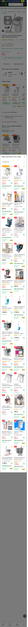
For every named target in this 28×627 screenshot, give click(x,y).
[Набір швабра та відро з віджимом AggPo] (7, 196)
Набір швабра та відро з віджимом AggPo (7, 204)
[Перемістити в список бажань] (11, 166)
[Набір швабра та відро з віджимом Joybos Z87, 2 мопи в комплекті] (19, 399)
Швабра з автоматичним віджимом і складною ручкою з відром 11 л (19, 385)
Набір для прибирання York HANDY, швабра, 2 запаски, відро (7, 458)
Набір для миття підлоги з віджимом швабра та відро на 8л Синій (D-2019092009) (7, 229)
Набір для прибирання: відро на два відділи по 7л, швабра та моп (7, 307)
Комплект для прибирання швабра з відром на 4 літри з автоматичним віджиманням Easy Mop (7, 255)
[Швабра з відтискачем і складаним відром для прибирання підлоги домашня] (19, 222)
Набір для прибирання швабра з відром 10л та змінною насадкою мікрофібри (19, 281)
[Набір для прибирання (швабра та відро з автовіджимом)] (19, 300)
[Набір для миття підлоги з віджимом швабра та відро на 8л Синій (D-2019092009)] (7, 222)
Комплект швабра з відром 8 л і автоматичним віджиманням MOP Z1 (19, 204)
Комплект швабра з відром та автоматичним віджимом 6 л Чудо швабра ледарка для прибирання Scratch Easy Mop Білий (19, 432)
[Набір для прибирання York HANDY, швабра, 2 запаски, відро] (7, 451)
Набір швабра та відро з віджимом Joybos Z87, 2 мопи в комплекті (19, 407)
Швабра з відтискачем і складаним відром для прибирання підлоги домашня (19, 229)
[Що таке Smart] (23, 188)
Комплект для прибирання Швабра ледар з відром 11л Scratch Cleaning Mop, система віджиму (7, 385)
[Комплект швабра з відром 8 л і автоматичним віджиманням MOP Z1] (19, 196)
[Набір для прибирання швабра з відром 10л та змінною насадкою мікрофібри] (19, 274)
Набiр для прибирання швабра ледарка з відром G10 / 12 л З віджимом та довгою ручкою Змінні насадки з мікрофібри (19, 458)
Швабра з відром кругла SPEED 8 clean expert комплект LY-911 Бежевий (7, 407)
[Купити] (11, 183)
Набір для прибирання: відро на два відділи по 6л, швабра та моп (19, 333)
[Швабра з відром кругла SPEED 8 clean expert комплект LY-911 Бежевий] (7, 399)
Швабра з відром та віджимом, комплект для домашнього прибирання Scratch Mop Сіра (7, 432)
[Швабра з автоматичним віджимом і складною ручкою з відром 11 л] (19, 377)
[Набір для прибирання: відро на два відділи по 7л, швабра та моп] (7, 300)
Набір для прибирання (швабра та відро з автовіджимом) (19, 307)
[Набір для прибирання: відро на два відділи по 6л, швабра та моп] (19, 325)
